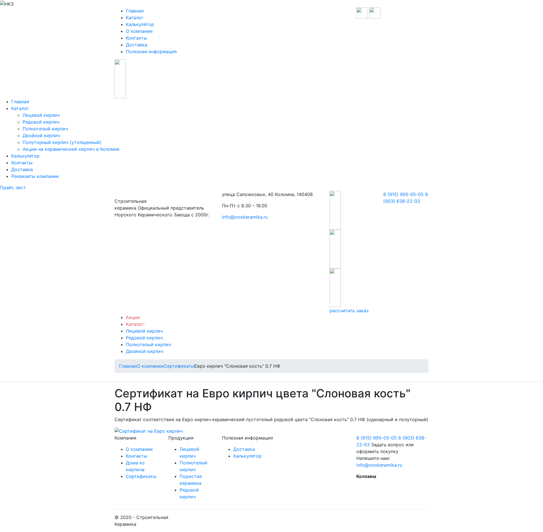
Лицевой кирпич (41, 115)
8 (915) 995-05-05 (403, 194)
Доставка (136, 45)
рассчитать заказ (349, 310)
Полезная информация (151, 51)
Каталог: (135, 324)
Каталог (134, 17)
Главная (135, 11)
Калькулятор (140, 24)
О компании (139, 31)
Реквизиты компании (35, 176)
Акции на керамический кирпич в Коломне (71, 149)
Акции (133, 317)
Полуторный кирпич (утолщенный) (62, 142)
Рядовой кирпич (41, 122)
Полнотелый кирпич (45, 129)
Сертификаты (141, 476)
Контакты (136, 38)
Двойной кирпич (41, 135)
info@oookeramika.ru (245, 217)
